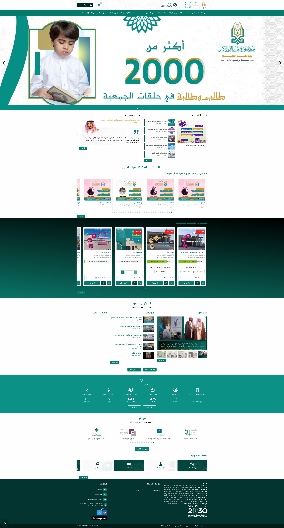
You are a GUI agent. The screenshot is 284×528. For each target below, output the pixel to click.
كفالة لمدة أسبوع (198, 271)
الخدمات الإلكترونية (128, 12)
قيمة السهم (167, 267)
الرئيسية (200, 12)
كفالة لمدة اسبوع (155, 267)
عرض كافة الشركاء (142, 449)
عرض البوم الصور (150, 369)
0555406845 (98, 494)
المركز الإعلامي (97, 12)
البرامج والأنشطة (146, 12)
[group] (182, 333)
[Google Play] (99, 518)
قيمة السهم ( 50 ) (191, 267)
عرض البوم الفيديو (134, 369)
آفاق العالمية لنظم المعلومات (84, 526)
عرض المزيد (81, 216)
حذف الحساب (83, 12)
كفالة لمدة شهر (185, 271)
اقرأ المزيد (148, 160)
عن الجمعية (190, 12)
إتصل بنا (134, 407)
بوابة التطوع (112, 12)
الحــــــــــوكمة (161, 12)
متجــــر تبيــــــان (175, 12)
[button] (4, 63)
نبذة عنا (149, 407)
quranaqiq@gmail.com (95, 499)
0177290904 (98, 489)
